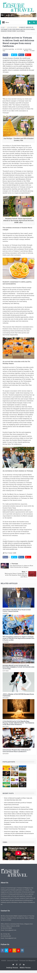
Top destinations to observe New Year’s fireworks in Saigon (21, 566)
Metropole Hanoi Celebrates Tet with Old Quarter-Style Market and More (16, 575)
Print (27, 50)
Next (23, 572)
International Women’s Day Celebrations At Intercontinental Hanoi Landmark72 (17, 750)
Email (32, 50)
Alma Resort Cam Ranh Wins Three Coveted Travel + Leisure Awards (17, 610)
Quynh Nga (11, 49)
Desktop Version (12, 968)
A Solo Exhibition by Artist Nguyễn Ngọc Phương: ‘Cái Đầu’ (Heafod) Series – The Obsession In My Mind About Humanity (18, 722)
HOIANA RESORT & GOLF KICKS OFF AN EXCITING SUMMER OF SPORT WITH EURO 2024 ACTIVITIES (18, 667)
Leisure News (28, 49)
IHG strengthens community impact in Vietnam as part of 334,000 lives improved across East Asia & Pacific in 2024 (18, 638)
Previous (15, 563)
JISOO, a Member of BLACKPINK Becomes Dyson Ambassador (18, 695)
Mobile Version (25, 968)
